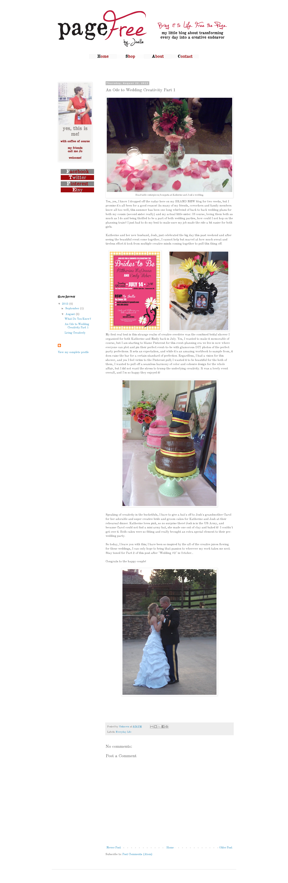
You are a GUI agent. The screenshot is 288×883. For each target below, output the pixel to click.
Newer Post (114, 847)
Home (170, 847)
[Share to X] (159, 727)
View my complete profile (73, 352)
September (72, 308)
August (70, 314)
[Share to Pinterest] (167, 727)
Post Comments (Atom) (137, 854)
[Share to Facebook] (163, 727)
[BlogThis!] (156, 727)
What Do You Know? (78, 319)
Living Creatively (75, 332)
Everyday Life (123, 732)
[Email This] (152, 727)
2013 (65, 303)
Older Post (225, 847)
